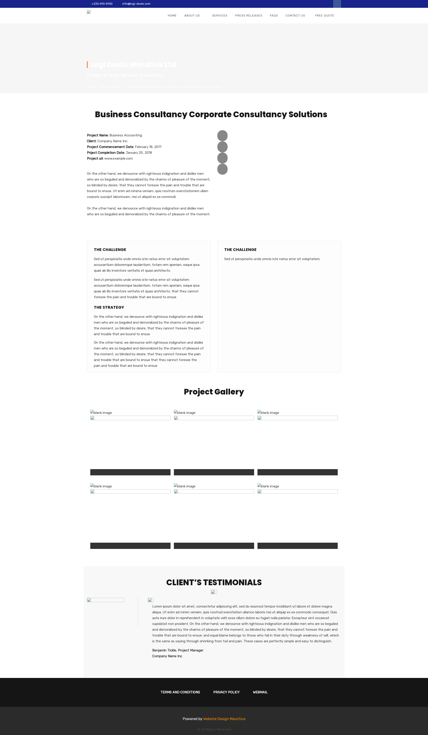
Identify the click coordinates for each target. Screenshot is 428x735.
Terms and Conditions (180, 692)
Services (220, 15)
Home (172, 15)
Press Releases (248, 15)
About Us (192, 15)
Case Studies (111, 86)
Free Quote (324, 15)
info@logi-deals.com (136, 3)
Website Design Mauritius (224, 719)
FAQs (274, 15)
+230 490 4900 (102, 3)
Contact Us (295, 15)
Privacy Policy (226, 692)
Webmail (260, 692)
